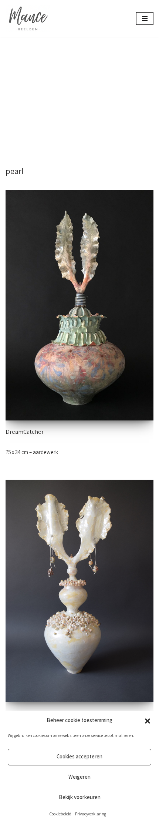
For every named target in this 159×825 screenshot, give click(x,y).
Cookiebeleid (60, 814)
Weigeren (79, 778)
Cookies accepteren (79, 757)
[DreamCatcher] (79, 305)
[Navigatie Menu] (144, 18)
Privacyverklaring (90, 814)
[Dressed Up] (79, 591)
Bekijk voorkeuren (80, 798)
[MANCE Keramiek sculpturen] (28, 18)
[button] (147, 721)
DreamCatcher (25, 432)
